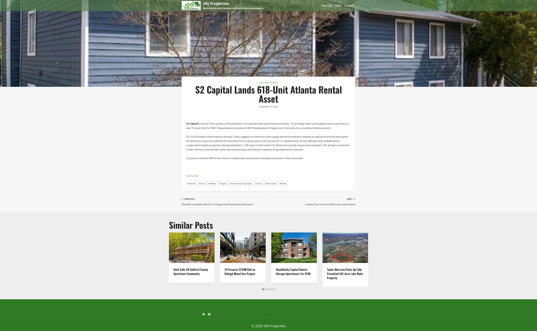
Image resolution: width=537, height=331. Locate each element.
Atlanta (212, 183)
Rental (283, 183)
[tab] (263, 289)
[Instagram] (209, 314)
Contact (349, 5)
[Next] (363, 259)
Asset (202, 183)
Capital (223, 183)
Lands (258, 183)
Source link (192, 175)
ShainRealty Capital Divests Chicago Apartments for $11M (293, 271)
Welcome (327, 5)
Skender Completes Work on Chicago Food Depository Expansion (217, 202)
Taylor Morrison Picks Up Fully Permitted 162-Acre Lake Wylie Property (345, 273)
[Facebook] (203, 314)
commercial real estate (241, 183)
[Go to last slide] (173, 259)
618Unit (191, 183)
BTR (261, 82)
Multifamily (271, 82)
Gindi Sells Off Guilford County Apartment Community (190, 271)
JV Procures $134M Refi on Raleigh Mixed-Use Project (240, 271)
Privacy (268, 314)
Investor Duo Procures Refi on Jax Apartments (330, 202)
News (338, 5)
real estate (270, 183)
